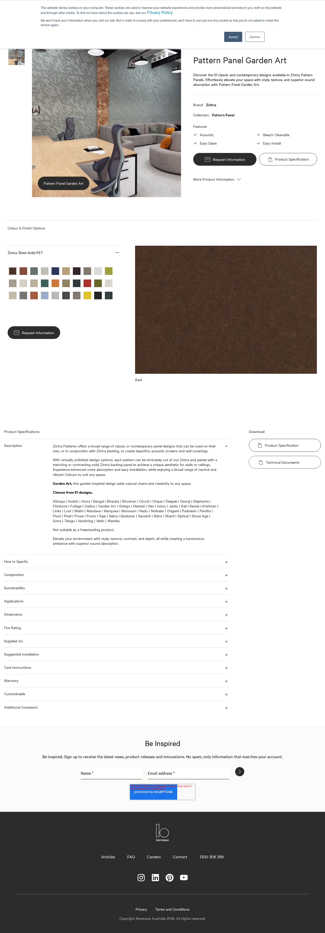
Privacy (141, 909)
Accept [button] (233, 37)
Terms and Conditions (172, 909)
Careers (154, 856)
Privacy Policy (160, 12)
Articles (108, 856)
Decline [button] (255, 37)
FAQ (131, 856)
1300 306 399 (212, 856)
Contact (180, 856)
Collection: (201, 115)
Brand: (198, 105)
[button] (63, 253)
